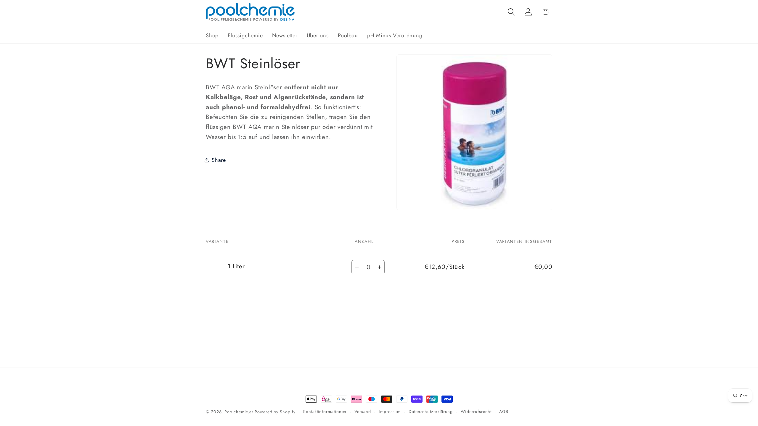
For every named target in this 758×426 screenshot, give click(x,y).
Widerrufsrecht (476, 411)
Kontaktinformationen (324, 411)
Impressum (390, 411)
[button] (511, 11)
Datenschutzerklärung (431, 411)
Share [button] (219, 160)
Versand (362, 411)
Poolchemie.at (238, 412)
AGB (503, 411)
